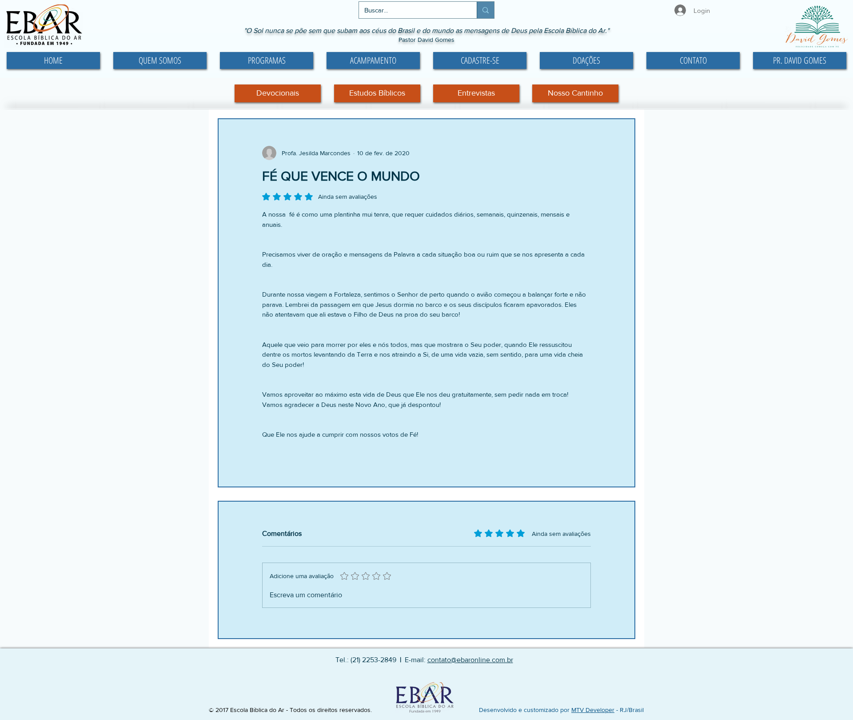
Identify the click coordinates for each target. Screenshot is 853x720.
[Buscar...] (485, 10)
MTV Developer (592, 709)
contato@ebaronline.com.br (470, 660)
